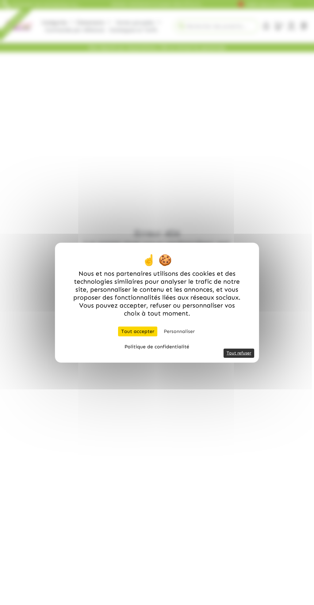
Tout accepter (137, 331)
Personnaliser (179, 331)
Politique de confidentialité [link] (156, 347)
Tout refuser (239, 353)
